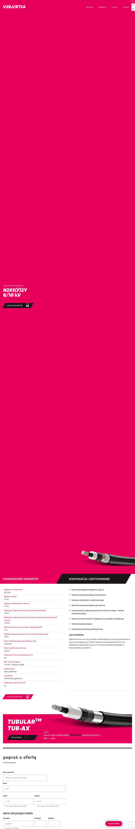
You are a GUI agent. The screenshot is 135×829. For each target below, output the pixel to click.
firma (5, 783)
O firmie (115, 7)
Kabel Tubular (16, 737)
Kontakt (126, 7)
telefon (37, 796)
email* (5, 796)
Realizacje (102, 7)
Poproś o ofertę (113, 823)
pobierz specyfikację (14, 305)
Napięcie (51, 818)
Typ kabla (6, 818)
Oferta (88, 7)
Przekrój (37, 818)
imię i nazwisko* (8, 772)
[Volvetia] (14, 7)
